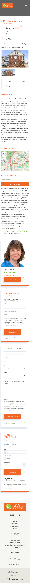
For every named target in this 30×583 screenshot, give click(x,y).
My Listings (6, 275)
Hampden (18, 231)
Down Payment (7, 455)
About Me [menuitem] (15, 524)
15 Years (14, 444)
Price (5, 449)
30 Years (7, 444)
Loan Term (6, 441)
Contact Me (12, 279)
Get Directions (15, 184)
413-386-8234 (10, 272)
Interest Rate (7, 462)
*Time (5, 372)
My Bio (23, 277)
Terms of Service (10, 423)
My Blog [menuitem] (15, 529)
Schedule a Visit (20, 348)
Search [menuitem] (15, 521)
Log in (13, 564)
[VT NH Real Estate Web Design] (15, 579)
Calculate (12, 472)
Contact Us (9, 348)
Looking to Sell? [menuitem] (15, 526)
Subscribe (12, 332)
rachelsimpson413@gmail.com (16, 545)
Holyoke (25, 231)
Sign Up (18, 564)
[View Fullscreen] (3, 159)
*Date (5, 365)
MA (13, 231)
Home (2, 231)
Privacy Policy (16, 325)
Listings (8, 231)
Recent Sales (12, 275)
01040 (4, 234)
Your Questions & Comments (11, 379)
